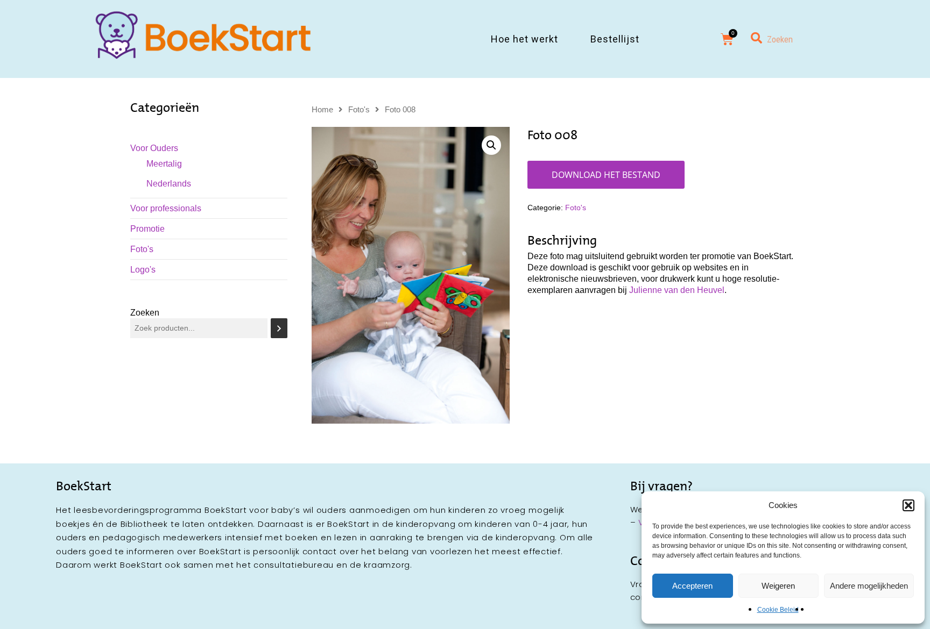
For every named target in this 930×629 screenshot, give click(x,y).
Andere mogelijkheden (869, 585)
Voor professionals (165, 208)
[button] (908, 505)
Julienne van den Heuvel (676, 290)
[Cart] (727, 39)
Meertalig (164, 163)
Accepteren (692, 585)
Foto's (141, 249)
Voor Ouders (154, 148)
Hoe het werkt (524, 39)
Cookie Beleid (778, 609)
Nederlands (168, 183)
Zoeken (144, 312)
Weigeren (778, 585)
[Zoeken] (279, 328)
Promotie (147, 228)
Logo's (143, 269)
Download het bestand (606, 175)
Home (322, 109)
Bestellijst (614, 39)
